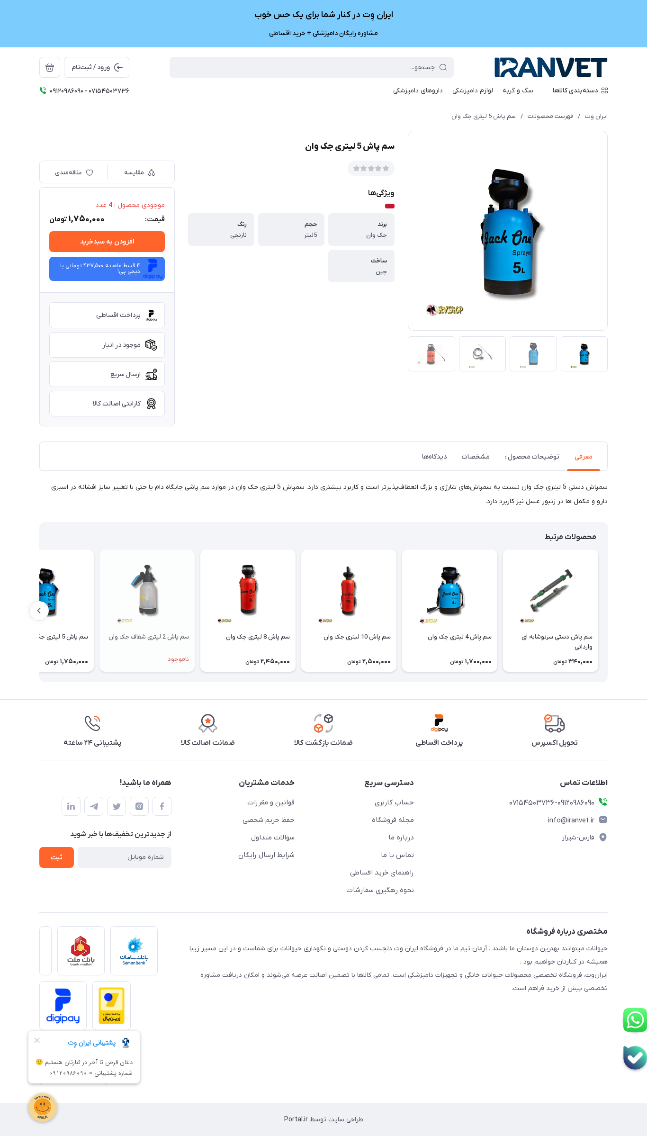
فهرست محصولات (550, 116)
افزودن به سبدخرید (107, 241)
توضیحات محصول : (532, 456)
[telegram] (93, 806)
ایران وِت (596, 116)
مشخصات (476, 456)
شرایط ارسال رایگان (266, 855)
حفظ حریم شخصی (269, 820)
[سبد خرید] (49, 67)
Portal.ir (296, 1119)
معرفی (584, 456)
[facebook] (162, 806)
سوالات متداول (273, 837)
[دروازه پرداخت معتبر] (109, 1008)
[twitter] (116, 806)
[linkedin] (71, 806)
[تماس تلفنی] (635, 1058)
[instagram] (139, 806)
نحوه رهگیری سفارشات (380, 890)
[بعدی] (39, 610)
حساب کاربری (394, 802)
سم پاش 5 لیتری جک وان (483, 116)
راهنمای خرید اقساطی (382, 872)
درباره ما (401, 837)
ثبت (57, 857)
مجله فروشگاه (393, 820)
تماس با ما (397, 855)
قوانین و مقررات (271, 802)
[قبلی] (607, 610)
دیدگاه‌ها (434, 456)
